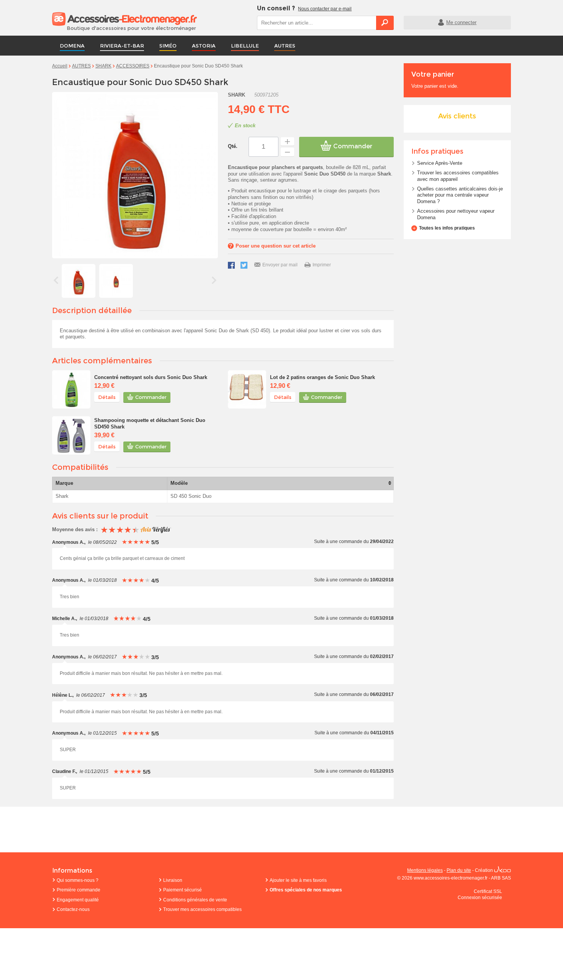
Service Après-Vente (439, 163)
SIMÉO (168, 46)
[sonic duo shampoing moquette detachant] (71, 435)
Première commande (78, 890)
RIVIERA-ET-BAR (122, 46)
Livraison (172, 880)
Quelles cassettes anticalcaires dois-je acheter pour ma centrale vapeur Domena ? (460, 195)
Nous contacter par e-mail (325, 8)
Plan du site (459, 870)
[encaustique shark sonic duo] (78, 281)
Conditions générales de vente (195, 900)
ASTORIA (204, 46)
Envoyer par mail (280, 265)
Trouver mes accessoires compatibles (202, 909)
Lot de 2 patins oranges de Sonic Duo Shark (322, 377)
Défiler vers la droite (214, 280)
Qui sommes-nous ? (77, 880)
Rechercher (385, 23)
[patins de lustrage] (247, 389)
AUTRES (284, 46)
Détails (107, 397)
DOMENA (72, 46)
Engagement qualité (78, 900)
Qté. (232, 146)
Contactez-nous (73, 909)
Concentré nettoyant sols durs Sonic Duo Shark (150, 377)
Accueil (59, 66)
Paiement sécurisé (182, 890)
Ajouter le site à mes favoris (298, 880)
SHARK (103, 66)
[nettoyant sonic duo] (71, 389)
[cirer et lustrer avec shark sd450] (116, 281)
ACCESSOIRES (132, 66)
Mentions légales (425, 870)
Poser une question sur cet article (276, 246)
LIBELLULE (245, 46)
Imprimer (322, 265)
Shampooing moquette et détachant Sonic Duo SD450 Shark (149, 423)
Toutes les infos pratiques (447, 228)
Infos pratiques (437, 151)
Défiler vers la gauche (56, 280)
